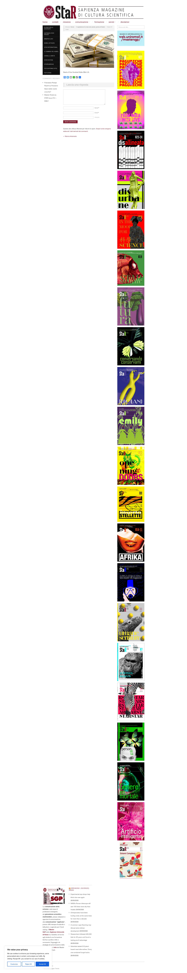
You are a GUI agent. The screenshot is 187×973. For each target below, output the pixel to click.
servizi (111, 22)
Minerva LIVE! (48, 39)
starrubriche (49, 64)
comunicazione (81, 22)
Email (97, 113)
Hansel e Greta (49, 56)
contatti (55, 22)
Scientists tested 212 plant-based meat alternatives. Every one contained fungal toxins (81, 949)
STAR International (50, 47)
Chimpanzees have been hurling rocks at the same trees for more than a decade (81, 916)
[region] (28, 957)
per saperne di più (50, 68)
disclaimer (125, 22)
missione (67, 22)
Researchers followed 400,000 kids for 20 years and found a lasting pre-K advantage (81, 937)
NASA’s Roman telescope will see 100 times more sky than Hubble (80, 906)
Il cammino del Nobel (51, 51)
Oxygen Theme (54, 968)
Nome (97, 108)
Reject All (28, 964)
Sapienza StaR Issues (49, 33)
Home (45, 22)
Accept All (42, 964)
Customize (14, 964)
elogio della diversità (48, 28)
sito (55, 947)
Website (97, 117)
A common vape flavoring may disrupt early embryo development (81, 928)
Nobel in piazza (49, 43)
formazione (99, 22)
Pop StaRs (47, 73)
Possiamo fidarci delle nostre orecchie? (51, 89)
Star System (48, 60)
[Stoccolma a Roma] (93, 12)
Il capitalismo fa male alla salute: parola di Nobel (90, 27)
